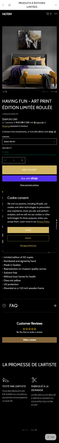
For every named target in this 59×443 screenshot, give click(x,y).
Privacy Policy (43, 221)
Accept (28, 230)
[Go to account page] (43, 14)
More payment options (29, 185)
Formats (5, 137)
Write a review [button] (29, 340)
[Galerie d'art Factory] (7, 13)
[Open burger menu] (55, 14)
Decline (28, 238)
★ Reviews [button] (56, 224)
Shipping (5, 126)
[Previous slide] (3, 5)
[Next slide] (54, 92)
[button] (49, 14)
